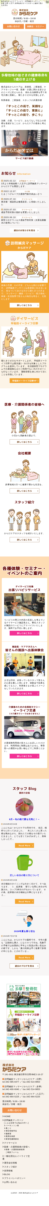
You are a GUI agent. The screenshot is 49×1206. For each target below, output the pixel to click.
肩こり (8, 1128)
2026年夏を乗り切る (24, 931)
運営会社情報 (10, 1163)
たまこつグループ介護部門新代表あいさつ (21, 194)
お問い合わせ (13, 26)
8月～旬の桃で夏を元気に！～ (24, 819)
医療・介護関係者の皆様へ (17, 1147)
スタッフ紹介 (10, 1167)
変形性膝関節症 (12, 1139)
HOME (7, 1116)
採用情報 (8, 1171)
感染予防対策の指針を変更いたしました (20, 212)
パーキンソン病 (12, 1125)
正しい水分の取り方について (24, 875)
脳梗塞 (8, 1134)
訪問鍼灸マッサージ (13, 1120)
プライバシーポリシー (15, 1178)
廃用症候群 (10, 1136)
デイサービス (10, 1143)
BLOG (7, 1174)
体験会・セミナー (35, 26)
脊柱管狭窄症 (11, 1131)
